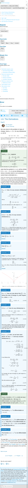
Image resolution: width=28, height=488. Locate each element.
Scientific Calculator (7, 79)
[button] (5, 89)
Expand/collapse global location (26, 115)
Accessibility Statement (11, 480)
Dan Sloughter (9, 124)
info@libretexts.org (11, 482)
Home (7, 115)
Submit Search (4, 31)
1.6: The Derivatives (12, 439)
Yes (3, 463)
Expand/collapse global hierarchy (2, 116)
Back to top (3, 451)
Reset (2, 41)
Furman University (10, 126)
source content (21, 444)
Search (3, 486)
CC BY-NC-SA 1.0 (6, 442)
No (8, 463)
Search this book (4, 26)
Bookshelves (16, 115)
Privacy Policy (15, 479)
